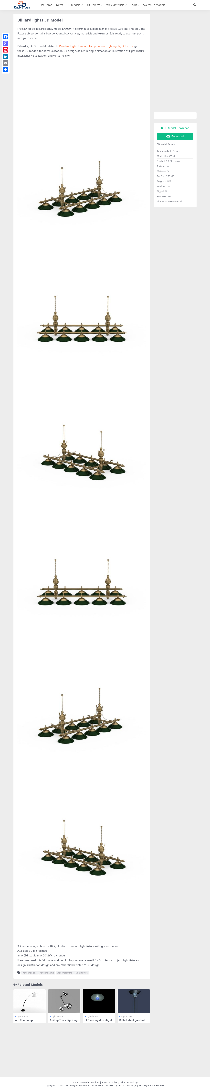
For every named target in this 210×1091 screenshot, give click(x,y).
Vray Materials (115, 5)
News (59, 5)
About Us (106, 1082)
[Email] (5, 63)
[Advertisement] (81, 84)
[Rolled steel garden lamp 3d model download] (134, 1001)
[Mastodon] (5, 43)
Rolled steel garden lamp (133, 1021)
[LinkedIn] (5, 56)
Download (177, 136)
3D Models (73, 5)
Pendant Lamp (87, 46)
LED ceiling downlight (98, 1020)
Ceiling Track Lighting (64, 1020)
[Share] (5, 69)
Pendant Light (68, 46)
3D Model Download (89, 1082)
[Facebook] (5, 36)
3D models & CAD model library (102, 1085)
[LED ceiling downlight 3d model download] (99, 1001)
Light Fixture (22, 1016)
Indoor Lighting (107, 46)
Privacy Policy (118, 1082)
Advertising (132, 1082)
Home (48, 5)
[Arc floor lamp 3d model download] (29, 1001)
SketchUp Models (154, 5)
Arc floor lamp (24, 1020)
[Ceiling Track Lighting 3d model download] (64, 1001)
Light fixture (125, 46)
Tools (133, 5)
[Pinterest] (5, 50)
